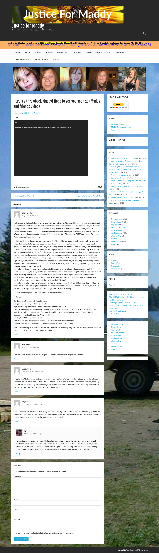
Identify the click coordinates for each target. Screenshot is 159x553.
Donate (38, 52)
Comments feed (117, 266)
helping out (115, 224)
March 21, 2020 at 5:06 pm (33, 433)
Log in (113, 260)
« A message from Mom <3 (23, 196)
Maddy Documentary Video (121, 127)
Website (17, 519)
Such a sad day (116, 178)
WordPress (130, 550)
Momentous (142, 550)
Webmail (112, 285)
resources (114, 238)
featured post (20, 187)
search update (116, 241)
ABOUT (27, 52)
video (27, 187)
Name (17, 499)
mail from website (22, 59)
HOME (17, 52)
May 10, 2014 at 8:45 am (30, 216)
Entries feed (115, 263)
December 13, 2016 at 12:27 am (32, 371)
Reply (16, 334)
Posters (56, 59)
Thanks (89, 52)
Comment (18, 476)
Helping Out (62, 52)
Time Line (49, 52)
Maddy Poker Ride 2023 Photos (123, 197)
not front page (116, 233)
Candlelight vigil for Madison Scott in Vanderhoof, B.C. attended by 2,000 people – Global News (126, 169)
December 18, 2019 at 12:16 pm (32, 404)
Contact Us (76, 52)
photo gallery (116, 236)
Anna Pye (37, 113)
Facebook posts (41, 59)
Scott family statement (119, 175)
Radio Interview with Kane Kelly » (89, 196)
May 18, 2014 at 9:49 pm (30, 347)
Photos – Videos (103, 52)
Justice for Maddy (28, 26)
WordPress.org (116, 268)
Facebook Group (117, 124)
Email (16, 509)
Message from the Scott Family (123, 158)
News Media (119, 52)
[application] (51, 148)
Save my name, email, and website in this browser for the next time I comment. (44, 533)
